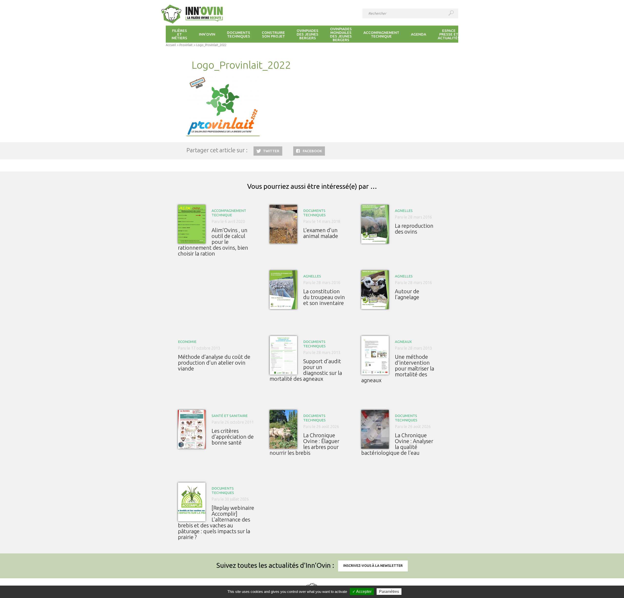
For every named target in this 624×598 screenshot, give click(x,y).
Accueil (171, 45)
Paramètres (389, 591)
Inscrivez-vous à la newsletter (373, 566)
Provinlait (186, 45)
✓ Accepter (361, 591)
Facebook (312, 151)
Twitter (271, 151)
